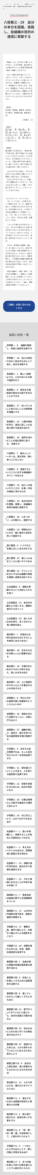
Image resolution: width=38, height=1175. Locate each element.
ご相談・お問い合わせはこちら (19, 306)
